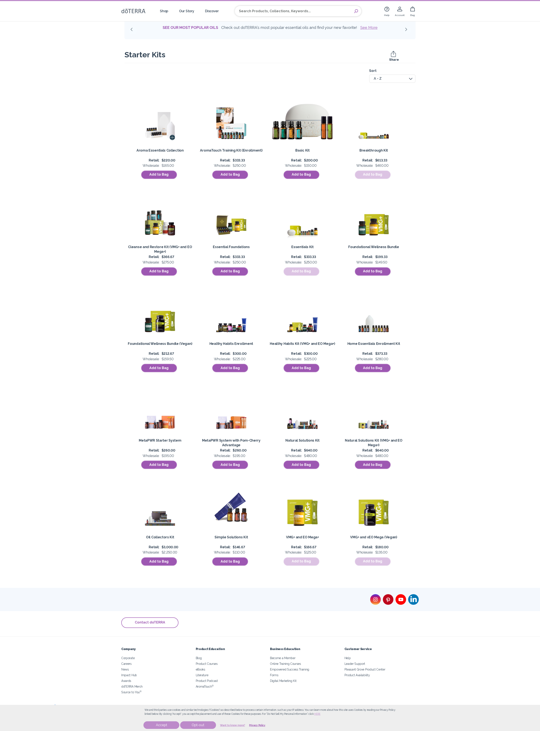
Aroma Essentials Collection (160, 150)
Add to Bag (159, 174)
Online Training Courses (285, 663)
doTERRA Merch (132, 686)
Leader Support (354, 663)
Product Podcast (207, 681)
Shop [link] (164, 11)
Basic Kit (302, 150)
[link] (387, 11)
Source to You (131, 692)
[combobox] (392, 78)
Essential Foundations (231, 247)
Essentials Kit (302, 247)
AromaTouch (205, 686)
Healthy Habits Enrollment (231, 344)
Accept (161, 725)
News (125, 669)
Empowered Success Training (289, 669)
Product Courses (207, 663)
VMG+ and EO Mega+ (302, 537)
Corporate (128, 658)
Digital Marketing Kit (283, 681)
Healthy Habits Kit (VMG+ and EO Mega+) (302, 344)
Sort (373, 71)
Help (347, 658)
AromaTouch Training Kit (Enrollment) (231, 150)
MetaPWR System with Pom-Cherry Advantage (231, 442)
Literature (202, 675)
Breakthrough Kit (373, 150)
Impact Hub (129, 675)
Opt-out (198, 725)
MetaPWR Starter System (160, 440)
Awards (126, 681)
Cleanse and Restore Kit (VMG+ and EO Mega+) (160, 249)
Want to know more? (232, 725)
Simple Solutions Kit (231, 537)
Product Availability (357, 675)
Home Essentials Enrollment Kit (373, 344)
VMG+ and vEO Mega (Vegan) (373, 537)
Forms (274, 675)
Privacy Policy (257, 725)
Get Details (275, 33)
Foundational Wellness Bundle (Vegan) (160, 344)
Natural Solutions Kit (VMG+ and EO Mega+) (373, 442)
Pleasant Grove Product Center (364, 669)
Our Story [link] (186, 11)
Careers (126, 663)
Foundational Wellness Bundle (373, 247)
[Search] (356, 11)
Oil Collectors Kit (160, 537)
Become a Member (282, 658)
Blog (199, 658)
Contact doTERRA (150, 622)
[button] (133, 30)
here (317, 713)
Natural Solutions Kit (302, 440)
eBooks (200, 669)
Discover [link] (212, 11)
